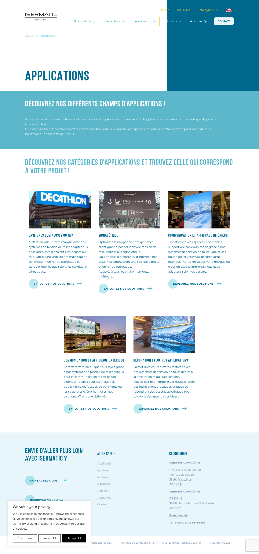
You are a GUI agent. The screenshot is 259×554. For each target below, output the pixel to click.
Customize (25, 538)
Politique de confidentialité (137, 542)
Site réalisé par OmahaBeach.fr (181, 542)
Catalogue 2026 (208, 10)
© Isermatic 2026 (219, 542)
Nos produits (82, 21)
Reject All (49, 538)
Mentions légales (100, 542)
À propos (196, 21)
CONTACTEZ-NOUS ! (45, 480)
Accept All (74, 538)
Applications (143, 21)
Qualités (103, 470)
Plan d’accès (178, 515)
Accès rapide (106, 454)
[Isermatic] (41, 17)
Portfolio (163, 10)
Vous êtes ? (112, 21)
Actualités (183, 10)
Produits (103, 477)
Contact (224, 21)
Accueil (29, 35)
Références (173, 21)
